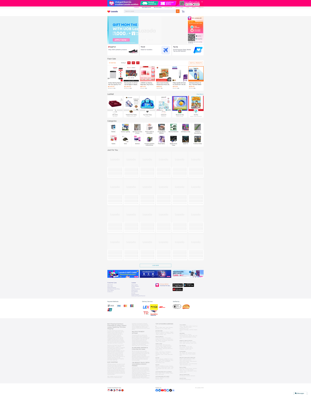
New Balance (168, 352)
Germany (167, 373)
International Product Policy (113, 289)
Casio (181, 360)
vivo (191, 342)
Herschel (195, 368)
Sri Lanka (167, 377)
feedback (136, 7)
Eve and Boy (164, 340)
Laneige (157, 339)
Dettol (160, 339)
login (187, 7)
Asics (161, 353)
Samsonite (182, 368)
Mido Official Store (184, 365)
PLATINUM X (167, 361)
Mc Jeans (166, 366)
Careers (133, 287)
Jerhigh (187, 348)
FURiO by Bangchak (166, 360)
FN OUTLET (169, 346)
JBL (180, 352)
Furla (184, 369)
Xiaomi (181, 342)
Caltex (160, 360)
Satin (161, 346)
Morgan (191, 369)
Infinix (181, 343)
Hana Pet (187, 349)
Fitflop (169, 367)
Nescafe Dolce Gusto (184, 335)
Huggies (171, 332)
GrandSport (158, 354)
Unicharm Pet (182, 348)
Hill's (191, 346)
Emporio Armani (183, 362)
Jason (167, 353)
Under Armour (162, 352)
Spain (160, 373)
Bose (194, 352)
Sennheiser (190, 352)
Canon (167, 327)
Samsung (188, 343)
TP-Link (189, 354)
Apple (184, 343)
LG (160, 328)
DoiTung (194, 337)
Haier (164, 327)
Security (133, 293)
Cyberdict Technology (184, 329)
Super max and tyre (160, 361)
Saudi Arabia (161, 374)
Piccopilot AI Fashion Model (185, 379)
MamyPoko (158, 332)
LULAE (165, 354)
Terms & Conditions (135, 289)
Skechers (157, 353)
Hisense (157, 327)
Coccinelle (187, 369)
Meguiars (162, 359)
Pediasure (169, 333)
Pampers (167, 332)
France (163, 373)
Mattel (190, 326)
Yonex (162, 354)
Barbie (187, 326)
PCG (188, 346)
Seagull (164, 346)
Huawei (191, 343)
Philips (165, 328)
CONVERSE (161, 366)
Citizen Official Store (187, 360)
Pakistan (157, 377)
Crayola (181, 327)
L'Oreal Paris (158, 338)
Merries (157, 333)
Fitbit (184, 354)
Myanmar (157, 379)
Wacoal (159, 367)
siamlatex (157, 349)
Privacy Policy (134, 290)
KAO (196, 335)
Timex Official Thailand (184, 361)
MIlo (194, 335)
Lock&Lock (158, 347)
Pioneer (171, 359)
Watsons (159, 340)
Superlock (158, 346)
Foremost (161, 334)
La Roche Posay (169, 339)
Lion (181, 337)
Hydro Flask (170, 354)
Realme (184, 342)
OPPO (188, 342)
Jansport (181, 372)
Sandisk (183, 352)
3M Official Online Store (167, 348)
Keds (166, 368)
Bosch (157, 348)
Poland (171, 373)
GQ (156, 367)
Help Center (110, 285)
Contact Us (109, 291)
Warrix (164, 353)
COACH (194, 371)
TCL (163, 328)
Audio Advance (159, 362)
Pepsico (185, 334)
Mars (181, 346)
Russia (157, 373)
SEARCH (178, 11)
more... (169, 328)
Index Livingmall (159, 345)
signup (193, 7)
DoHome (171, 327)
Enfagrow (162, 333)
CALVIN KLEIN (164, 367)
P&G (156, 340)
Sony (187, 354)
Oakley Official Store (187, 358)
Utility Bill (188, 375)
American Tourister (188, 368)
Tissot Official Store (193, 363)
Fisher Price (195, 326)
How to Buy (110, 286)
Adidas (157, 352)
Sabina (157, 366)
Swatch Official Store (184, 363)
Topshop (171, 366)
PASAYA (160, 348)
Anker (181, 354)
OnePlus (194, 342)
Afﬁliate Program (135, 286)
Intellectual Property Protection (138, 296)
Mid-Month (193, 375)
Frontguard (182, 349)
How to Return (110, 290)
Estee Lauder (168, 338)
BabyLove (163, 332)
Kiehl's (157, 341)
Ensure (164, 339)
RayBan (181, 358)
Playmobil (186, 327)
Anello (181, 369)
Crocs (172, 368)
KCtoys (189, 327)
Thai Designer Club (160, 368)
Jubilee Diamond (193, 361)
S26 (165, 333)
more (190, 349)
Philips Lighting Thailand (166, 347)
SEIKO (193, 358)
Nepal (161, 379)
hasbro (181, 326)
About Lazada (134, 285)
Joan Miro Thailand (193, 329)
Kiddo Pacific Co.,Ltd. (184, 328)
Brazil (157, 374)
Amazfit (193, 354)
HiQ (172, 333)
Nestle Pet (184, 346)
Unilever (163, 338)
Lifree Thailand (162, 341)
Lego (184, 326)
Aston (157, 360)
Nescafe (190, 335)
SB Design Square (166, 345)
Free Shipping (182, 375)
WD (186, 352)
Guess (168, 368)
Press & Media (134, 291)
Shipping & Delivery (111, 287)
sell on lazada (158, 7)
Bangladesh (162, 377)
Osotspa (189, 334)
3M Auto (157, 359)
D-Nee (157, 334)
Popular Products (135, 294)
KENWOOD (166, 359)
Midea (161, 327)
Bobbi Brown (170, 340)
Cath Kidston (190, 371)
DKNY (188, 362)
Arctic (172, 360)
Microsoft (157, 328)
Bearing (191, 348)
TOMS (172, 367)
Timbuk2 (181, 371)
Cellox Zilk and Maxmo (187, 337)
